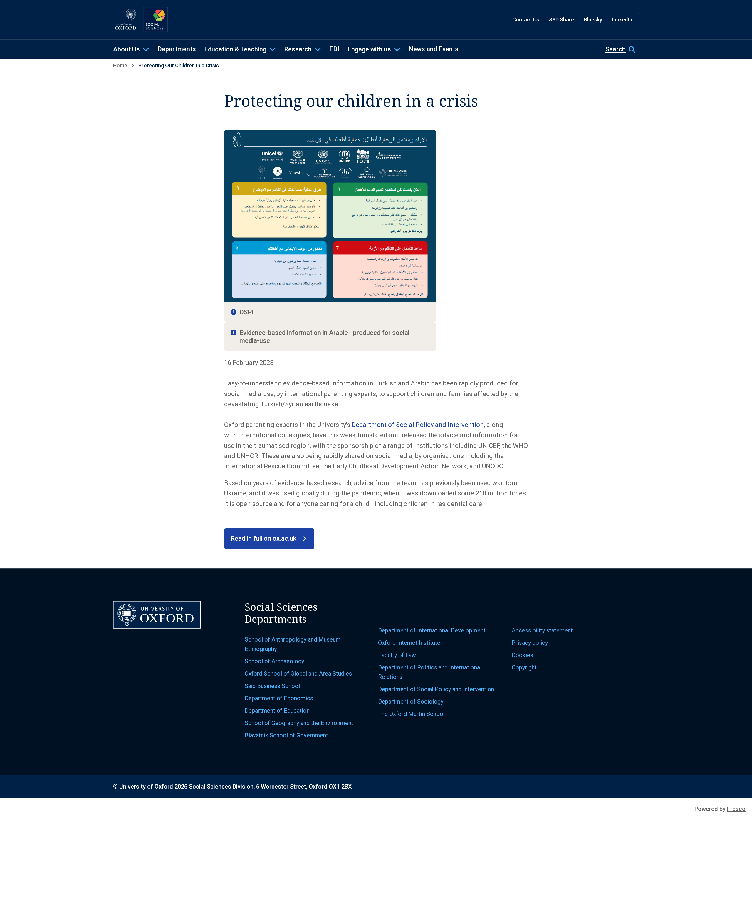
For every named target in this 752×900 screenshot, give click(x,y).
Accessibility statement (542, 630)
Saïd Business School (272, 685)
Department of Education (277, 710)
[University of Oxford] (125, 19)
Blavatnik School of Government (286, 735)
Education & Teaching (235, 49)
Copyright (524, 667)
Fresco (736, 808)
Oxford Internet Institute (409, 642)
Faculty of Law (397, 655)
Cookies (522, 655)
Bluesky (593, 19)
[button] (622, 49)
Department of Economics (279, 698)
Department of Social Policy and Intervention (418, 424)
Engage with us (369, 49)
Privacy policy (530, 642)
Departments (176, 49)
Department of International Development (432, 630)
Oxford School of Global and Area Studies (298, 673)
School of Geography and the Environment (299, 723)
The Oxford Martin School (411, 713)
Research (298, 49)
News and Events (434, 49)
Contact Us (525, 19)
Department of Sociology (410, 701)
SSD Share (561, 19)
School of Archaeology (274, 661)
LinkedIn (622, 19)
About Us (126, 49)
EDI (334, 49)
